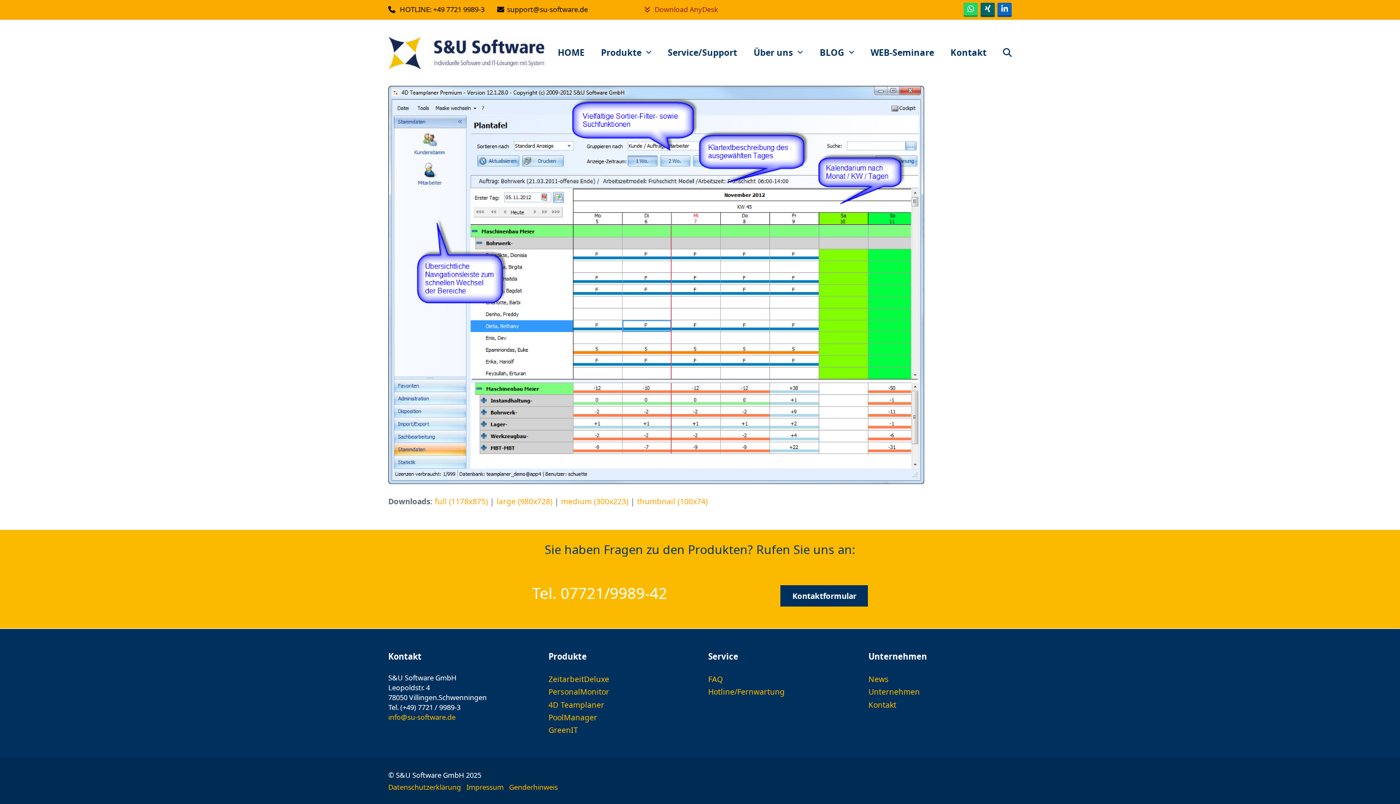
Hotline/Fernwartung (746, 691)
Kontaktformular (824, 596)
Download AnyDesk (685, 9)
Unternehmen (894, 691)
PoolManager (573, 717)
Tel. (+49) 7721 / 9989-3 (424, 707)
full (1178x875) (461, 501)
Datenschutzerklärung (424, 787)
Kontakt (882, 705)
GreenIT (563, 730)
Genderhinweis (533, 787)
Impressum (485, 787)
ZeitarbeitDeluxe (579, 679)
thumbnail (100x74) (672, 501)
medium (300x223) (594, 501)
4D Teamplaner (576, 705)
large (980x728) (524, 501)
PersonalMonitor (579, 691)
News (878, 679)
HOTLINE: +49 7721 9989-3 (443, 9)
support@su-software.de (548, 9)
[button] (1007, 53)
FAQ (715, 679)
